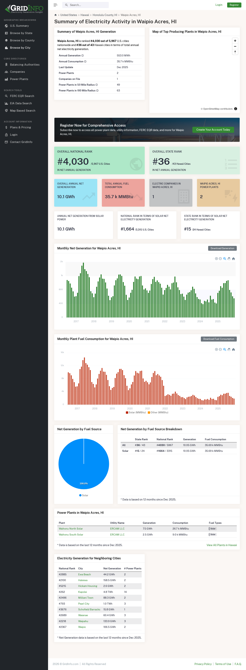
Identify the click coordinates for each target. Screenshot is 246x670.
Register (234, 4)
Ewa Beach (84, 574)
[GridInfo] (24, 8)
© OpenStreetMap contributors (217, 108)
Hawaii (85, 15)
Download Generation (222, 248)
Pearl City (83, 603)
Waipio (82, 626)
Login (218, 4)
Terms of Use (223, 664)
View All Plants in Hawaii (222, 545)
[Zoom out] (235, 46)
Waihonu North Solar (71, 528)
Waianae (83, 615)
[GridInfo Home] (55, 15)
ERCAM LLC (117, 528)
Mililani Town (85, 597)
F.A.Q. (238, 664)
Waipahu (83, 621)
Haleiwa (82, 580)
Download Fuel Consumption (218, 339)
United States (68, 15)
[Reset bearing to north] (235, 52)
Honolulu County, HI (105, 15)
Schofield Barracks (89, 609)
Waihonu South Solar (71, 534)
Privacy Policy (203, 664)
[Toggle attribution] (235, 108)
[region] (24, 341)
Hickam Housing (87, 585)
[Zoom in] (235, 40)
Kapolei (82, 591)
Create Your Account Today (213, 129)
